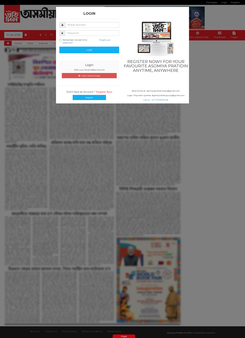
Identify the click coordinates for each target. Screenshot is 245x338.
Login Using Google (90, 75)
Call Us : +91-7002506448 (155, 100)
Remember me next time (86, 41)
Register (89, 97)
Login (89, 49)
